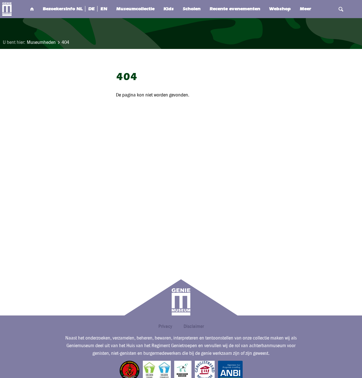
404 (65, 42)
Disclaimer (194, 326)
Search (340, 9)
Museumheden (41, 42)
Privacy (165, 326)
